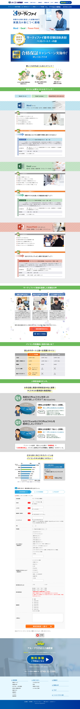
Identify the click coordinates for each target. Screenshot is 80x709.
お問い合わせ (45, 701)
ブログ (51, 2)
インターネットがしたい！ (38, 533)
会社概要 (26, 701)
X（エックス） (36, 572)
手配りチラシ (35, 562)
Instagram (35, 570)
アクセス (14, 694)
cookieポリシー (53, 701)
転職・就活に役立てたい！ (38, 541)
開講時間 (14, 696)
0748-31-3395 (48, 671)
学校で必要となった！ (37, 539)
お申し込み (66, 2)
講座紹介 (40, 2)
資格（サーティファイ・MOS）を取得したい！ (42, 543)
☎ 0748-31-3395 (67, 7)
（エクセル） (39, 96)
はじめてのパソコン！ (37, 531)
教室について (15, 682)
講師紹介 (56, 2)
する (34, 584)
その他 (34, 553)
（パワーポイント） (56, 96)
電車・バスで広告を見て (37, 574)
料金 (34, 684)
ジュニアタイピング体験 (37, 551)
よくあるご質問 (36, 688)
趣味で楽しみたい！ (37, 535)
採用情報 (30, 701)
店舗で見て (35, 576)
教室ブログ (14, 690)
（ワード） (23, 96)
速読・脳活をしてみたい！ (38, 547)
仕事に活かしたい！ (37, 537)
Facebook (35, 568)
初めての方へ (33, 2)
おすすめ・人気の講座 (17, 686)
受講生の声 (46, 2)
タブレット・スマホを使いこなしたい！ (40, 545)
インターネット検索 (37, 560)
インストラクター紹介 (58, 695)
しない (46, 584)
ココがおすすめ (36, 682)
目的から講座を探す (16, 688)
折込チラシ (35, 564)
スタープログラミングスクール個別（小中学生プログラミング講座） (46, 549)
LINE (34, 566)
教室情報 (26, 2)
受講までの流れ (36, 686)
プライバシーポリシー (22, 631)
